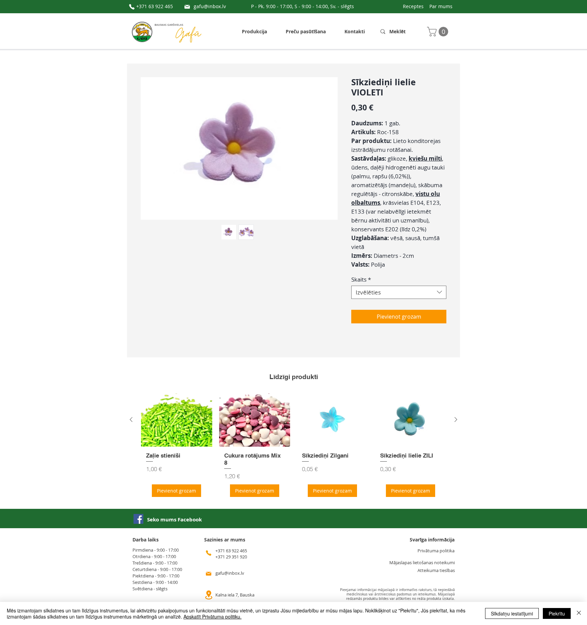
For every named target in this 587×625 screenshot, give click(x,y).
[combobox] (398, 292)
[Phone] (131, 6)
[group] (293, 447)
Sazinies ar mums (224, 539)
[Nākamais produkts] (456, 419)
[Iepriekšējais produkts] (131, 419)
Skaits (361, 279)
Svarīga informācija (432, 539)
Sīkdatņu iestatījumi (512, 613)
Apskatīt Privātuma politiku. (212, 616)
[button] (438, 31)
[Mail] (187, 6)
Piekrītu (557, 613)
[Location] (208, 595)
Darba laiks (145, 539)
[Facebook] (138, 519)
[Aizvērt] (579, 613)
